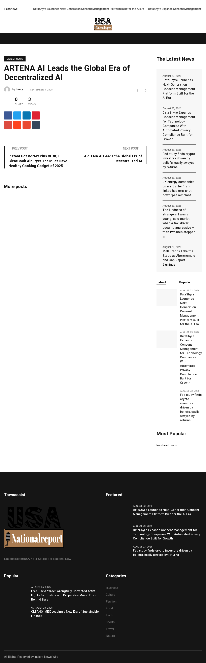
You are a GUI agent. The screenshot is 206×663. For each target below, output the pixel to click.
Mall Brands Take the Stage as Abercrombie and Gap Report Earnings (179, 258)
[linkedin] (27, 115)
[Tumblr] (36, 125)
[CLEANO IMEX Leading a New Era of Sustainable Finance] (16, 614)
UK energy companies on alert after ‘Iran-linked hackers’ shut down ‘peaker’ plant (178, 189)
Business (112, 588)
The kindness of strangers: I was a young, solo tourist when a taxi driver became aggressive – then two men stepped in (179, 223)
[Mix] (27, 125)
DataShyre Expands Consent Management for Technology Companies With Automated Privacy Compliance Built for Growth (179, 126)
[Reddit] (17, 125)
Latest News (15, 59)
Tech (109, 615)
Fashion (111, 601)
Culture (110, 594)
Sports (110, 622)
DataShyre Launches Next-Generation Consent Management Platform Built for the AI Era (79, 9)
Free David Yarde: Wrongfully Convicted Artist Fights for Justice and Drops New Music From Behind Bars (63, 595)
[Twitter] (17, 115)
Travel (110, 629)
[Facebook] (8, 115)
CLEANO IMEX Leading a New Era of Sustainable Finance (65, 614)
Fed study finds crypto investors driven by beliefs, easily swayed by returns (179, 161)
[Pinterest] (36, 115)
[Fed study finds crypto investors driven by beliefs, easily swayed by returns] (167, 396)
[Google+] (8, 125)
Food (109, 608)
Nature (110, 636)
